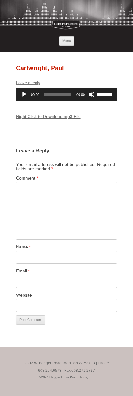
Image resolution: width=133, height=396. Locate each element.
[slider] (105, 93)
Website (24, 295)
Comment (27, 177)
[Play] (24, 94)
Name (23, 246)
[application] (66, 94)
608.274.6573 (50, 370)
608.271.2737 (83, 370)
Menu (66, 41)
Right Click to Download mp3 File (48, 116)
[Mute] (91, 94)
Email (23, 270)
